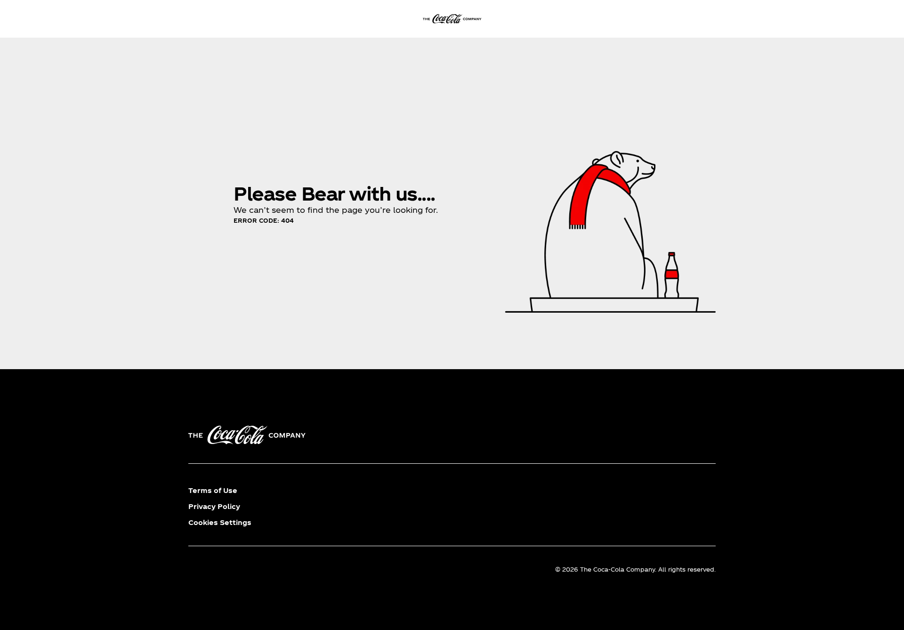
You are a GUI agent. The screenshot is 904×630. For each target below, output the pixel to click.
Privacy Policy (214, 506)
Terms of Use (212, 490)
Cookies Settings (219, 522)
